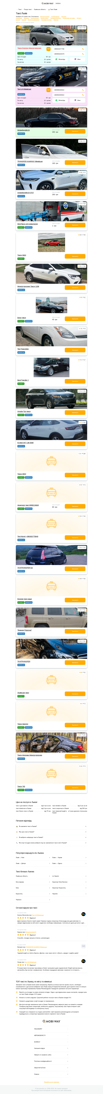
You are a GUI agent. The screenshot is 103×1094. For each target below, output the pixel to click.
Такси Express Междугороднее (29, 48)
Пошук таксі (28, 9)
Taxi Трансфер (23, 349)
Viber (79, 59)
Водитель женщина (33, 20)
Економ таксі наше (24, 599)
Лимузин (56, 20)
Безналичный (35, 18)
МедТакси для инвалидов (27, 224)
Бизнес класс (44, 18)
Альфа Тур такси (23, 411)
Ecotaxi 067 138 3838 (25, 443)
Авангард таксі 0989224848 (28, 505)
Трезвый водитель (55, 18)
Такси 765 (21, 786)
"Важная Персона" (24, 630)
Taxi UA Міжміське (24, 89)
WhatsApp (62, 59)
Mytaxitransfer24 (23, 130)
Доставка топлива (46, 20)
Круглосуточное (44, 16)
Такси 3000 (21, 255)
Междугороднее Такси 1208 (28, 286)
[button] (85, 76)
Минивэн (26, 18)
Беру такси (21, 318)
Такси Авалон (22, 724)
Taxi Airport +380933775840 (27, 536)
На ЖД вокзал (55, 16)
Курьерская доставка (69, 18)
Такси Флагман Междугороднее (29, 755)
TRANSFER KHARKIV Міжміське (30, 161)
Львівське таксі (23, 693)
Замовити (75, 131)
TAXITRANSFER (23, 661)
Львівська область (40, 9)
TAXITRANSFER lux (25, 568)
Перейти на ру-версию (51, 1082)
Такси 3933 (21, 474)
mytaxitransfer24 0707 (25, 193)
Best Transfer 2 (23, 380)
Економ (24, 20)
